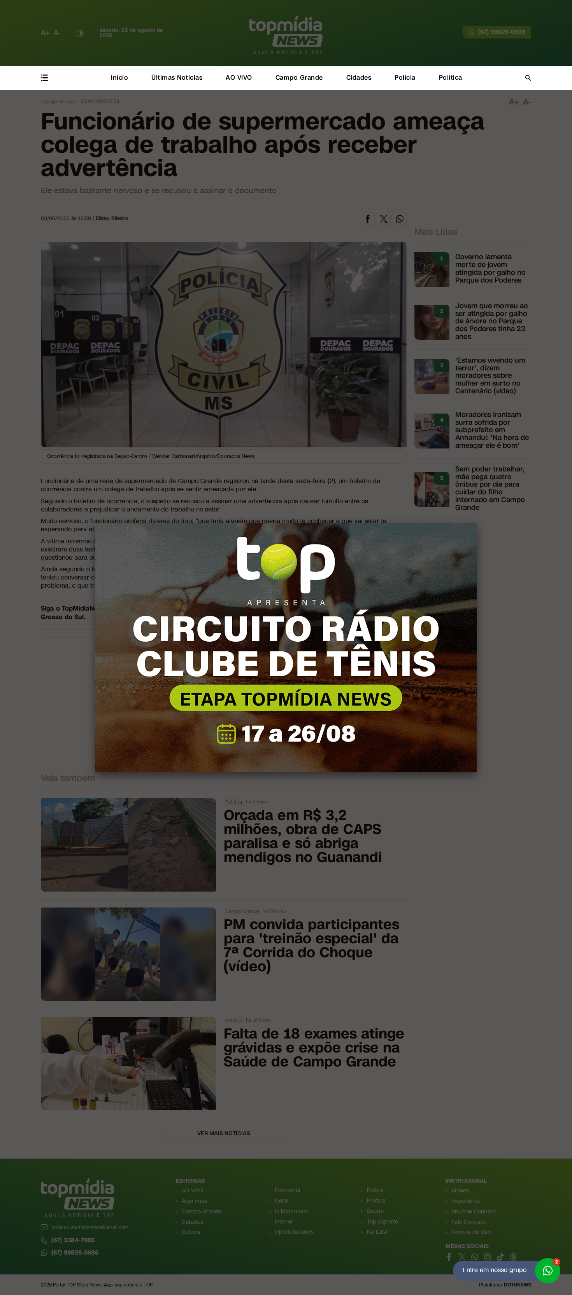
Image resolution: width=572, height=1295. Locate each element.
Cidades (359, 77)
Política (450, 77)
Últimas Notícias (176, 77)
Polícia (405, 77)
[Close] (477, 523)
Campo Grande (299, 77)
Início (119, 77)
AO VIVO (239, 77)
